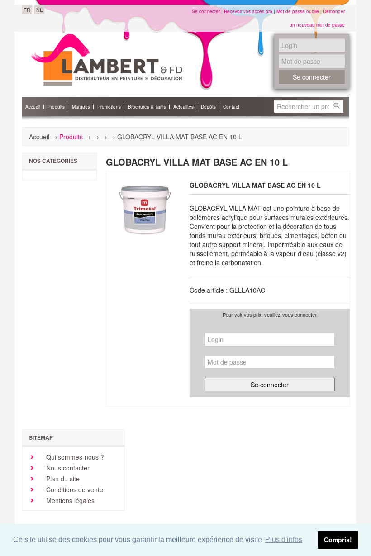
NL (39, 9)
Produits (71, 136)
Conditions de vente (73, 489)
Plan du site (62, 478)
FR (27, 9)
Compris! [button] (338, 539)
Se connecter (206, 11)
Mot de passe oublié (297, 11)
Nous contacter (67, 467)
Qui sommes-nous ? (74, 456)
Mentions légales (69, 500)
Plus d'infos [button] (283, 539)
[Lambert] (106, 60)
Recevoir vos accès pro (248, 11)
